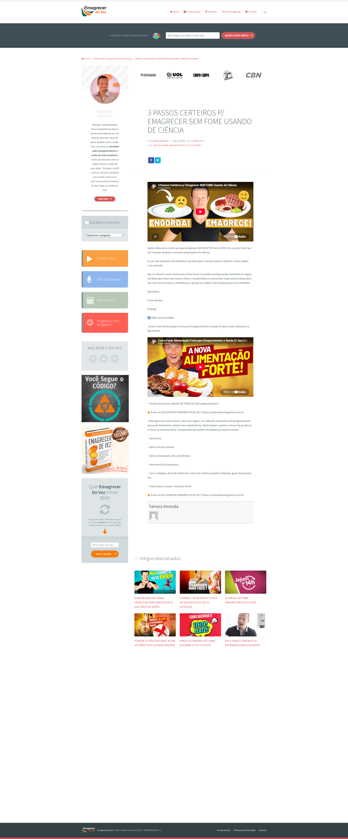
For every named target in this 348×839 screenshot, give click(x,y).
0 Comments (197, 141)
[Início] (89, 830)
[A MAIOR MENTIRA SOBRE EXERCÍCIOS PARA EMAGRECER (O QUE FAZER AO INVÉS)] (155, 592)
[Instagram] (115, 359)
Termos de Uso (223, 830)
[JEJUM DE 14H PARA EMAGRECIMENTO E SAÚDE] (245, 592)
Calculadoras (106, 300)
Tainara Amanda (163, 506)
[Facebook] (93, 359)
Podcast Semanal (109, 279)
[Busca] (263, 9)
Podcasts (212, 11)
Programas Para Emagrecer (108, 322)
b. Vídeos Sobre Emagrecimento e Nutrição (175, 145)
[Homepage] (94, 11)
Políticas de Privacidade (244, 830)
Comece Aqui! (106, 258)
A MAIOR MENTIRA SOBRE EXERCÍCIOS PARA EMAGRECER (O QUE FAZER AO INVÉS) (153, 602)
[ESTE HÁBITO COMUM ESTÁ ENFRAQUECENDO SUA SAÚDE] (245, 635)
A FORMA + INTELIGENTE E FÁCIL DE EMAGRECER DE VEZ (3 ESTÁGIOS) (199, 602)
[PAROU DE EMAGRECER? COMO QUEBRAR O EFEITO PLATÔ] (200, 635)
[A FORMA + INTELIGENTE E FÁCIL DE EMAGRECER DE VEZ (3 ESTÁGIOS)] (200, 592)
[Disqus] (200, 692)
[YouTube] (104, 359)
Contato (252, 11)
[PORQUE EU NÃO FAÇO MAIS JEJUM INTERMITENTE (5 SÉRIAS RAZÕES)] (155, 635)
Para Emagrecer (232, 11)
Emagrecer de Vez (105, 830)
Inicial (175, 11)
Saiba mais (103, 199)
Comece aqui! (193, 11)
